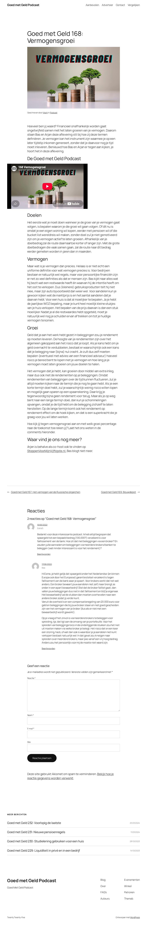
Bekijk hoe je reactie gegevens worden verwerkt (70, 776)
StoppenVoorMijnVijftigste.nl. (46, 451)
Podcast (53, 112)
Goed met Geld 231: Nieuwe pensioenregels (36, 832)
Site (29, 742)
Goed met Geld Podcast (23, 5)
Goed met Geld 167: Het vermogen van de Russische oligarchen (45, 492)
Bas (43, 567)
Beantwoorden (44, 554)
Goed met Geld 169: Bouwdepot (118, 492)
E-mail (30, 728)
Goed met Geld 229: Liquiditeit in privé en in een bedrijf (43, 850)
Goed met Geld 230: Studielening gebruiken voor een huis (45, 841)
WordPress (135, 917)
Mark (45, 112)
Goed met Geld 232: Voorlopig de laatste (34, 823)
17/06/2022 (47, 564)
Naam (30, 715)
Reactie (31, 678)
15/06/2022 (42, 524)
